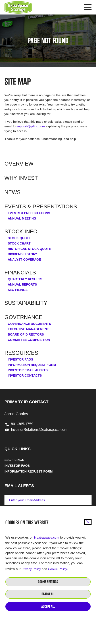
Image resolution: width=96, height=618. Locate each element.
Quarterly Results (25, 279)
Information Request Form (32, 364)
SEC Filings (17, 289)
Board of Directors (26, 334)
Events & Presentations (40, 206)
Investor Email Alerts (28, 370)
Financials (20, 272)
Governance (23, 317)
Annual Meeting (22, 218)
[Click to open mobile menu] (88, 7)
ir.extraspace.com (46, 537)
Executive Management (28, 329)
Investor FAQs (20, 359)
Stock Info (21, 231)
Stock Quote (19, 238)
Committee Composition (29, 339)
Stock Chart (19, 243)
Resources (21, 353)
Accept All (48, 606)
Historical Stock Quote (29, 248)
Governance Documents (29, 323)
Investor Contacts (25, 375)
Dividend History (22, 254)
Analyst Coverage (24, 259)
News (12, 192)
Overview (18, 163)
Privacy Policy (31, 569)
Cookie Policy (57, 569)
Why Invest (21, 178)
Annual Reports (22, 284)
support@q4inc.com (31, 126)
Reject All (48, 594)
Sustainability (25, 303)
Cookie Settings (48, 581)
